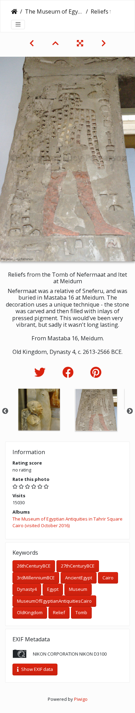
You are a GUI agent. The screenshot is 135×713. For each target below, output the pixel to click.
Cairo (108, 578)
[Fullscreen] (81, 43)
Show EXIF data (36, 669)
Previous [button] (5, 411)
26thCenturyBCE (34, 566)
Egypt (52, 589)
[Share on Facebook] (69, 372)
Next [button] (129, 411)
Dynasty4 (27, 589)
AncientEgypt (78, 578)
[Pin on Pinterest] (95, 372)
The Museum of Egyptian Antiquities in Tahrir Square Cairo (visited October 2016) (54, 11)
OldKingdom (30, 612)
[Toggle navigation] (18, 24)
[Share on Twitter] (41, 372)
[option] (39, 409)
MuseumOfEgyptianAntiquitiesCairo (54, 601)
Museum (78, 589)
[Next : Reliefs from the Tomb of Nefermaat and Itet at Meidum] (103, 43)
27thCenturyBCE (77, 566)
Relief (59, 612)
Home (14, 11)
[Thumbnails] (56, 43)
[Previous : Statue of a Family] (32, 43)
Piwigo (81, 699)
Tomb (81, 612)
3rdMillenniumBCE (36, 578)
